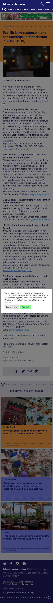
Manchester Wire (14, 4)
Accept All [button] (25, 307)
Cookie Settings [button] (11, 307)
